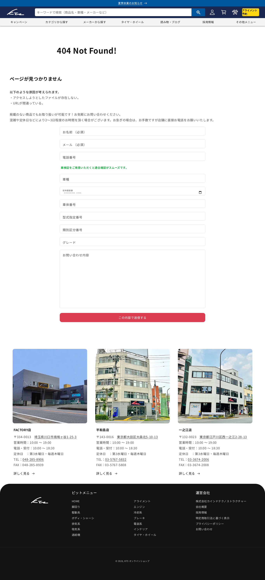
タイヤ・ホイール (132, 22)
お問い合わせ (204, 529)
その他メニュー (246, 22)
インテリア (141, 529)
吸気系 (76, 529)
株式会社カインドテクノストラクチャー (221, 501)
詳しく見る (22, 473)
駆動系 (76, 512)
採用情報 (208, 22)
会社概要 (201, 507)
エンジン (139, 507)
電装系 (138, 523)
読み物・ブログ (170, 22)
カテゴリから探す (56, 22)
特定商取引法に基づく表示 (213, 518)
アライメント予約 (249, 12)
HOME (76, 501)
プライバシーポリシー (210, 523)
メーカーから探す (94, 22)
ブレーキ (139, 518)
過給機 (76, 535)
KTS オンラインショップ (137, 561)
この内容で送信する (132, 317)
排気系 (76, 523)
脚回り (76, 507)
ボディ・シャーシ (83, 518)
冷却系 (138, 512)
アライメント (142, 501)
